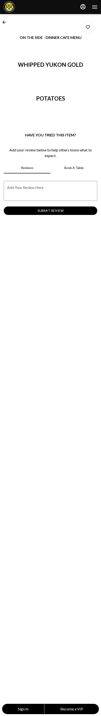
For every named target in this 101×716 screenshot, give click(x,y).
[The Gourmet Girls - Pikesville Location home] (25, 7)
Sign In (23, 709)
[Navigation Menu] (94, 7)
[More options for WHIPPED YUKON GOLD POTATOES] (87, 27)
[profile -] (83, 7)
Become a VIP (71, 709)
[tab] (27, 167)
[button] (5, 22)
